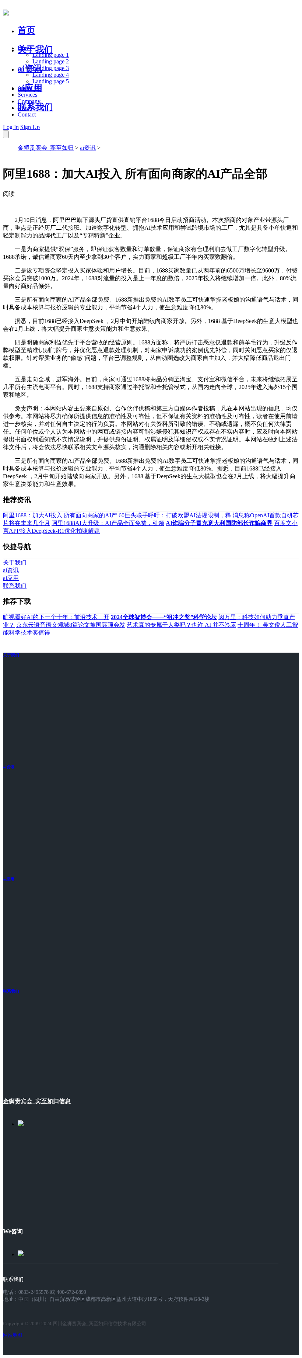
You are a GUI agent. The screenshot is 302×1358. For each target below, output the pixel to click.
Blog (23, 108)
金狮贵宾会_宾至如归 (46, 148)
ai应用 (8, 879)
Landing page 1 (50, 55)
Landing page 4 (50, 75)
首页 (26, 30)
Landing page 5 (50, 81)
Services (27, 94)
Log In (11, 127)
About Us (29, 88)
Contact (27, 114)
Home (25, 48)
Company (29, 101)
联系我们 (35, 107)
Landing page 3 (50, 68)
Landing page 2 (50, 61)
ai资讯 (30, 68)
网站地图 (12, 1335)
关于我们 (35, 49)
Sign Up (30, 127)
